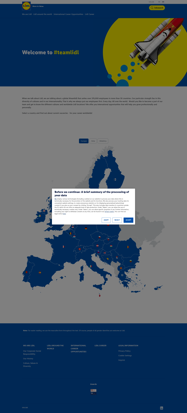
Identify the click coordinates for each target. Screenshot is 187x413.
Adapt (106, 220)
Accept (128, 220)
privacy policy (109, 212)
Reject (117, 220)
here (64, 214)
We (56, 199)
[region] (93, 206)
